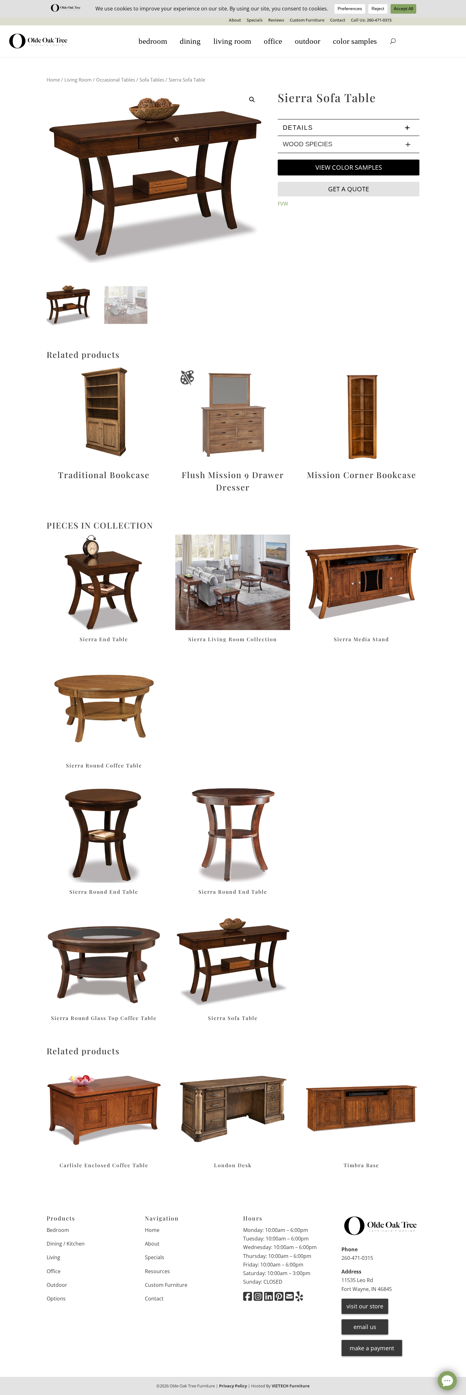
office (273, 41)
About (235, 20)
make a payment (372, 1348)
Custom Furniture (307, 20)
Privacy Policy (233, 1386)
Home (53, 79)
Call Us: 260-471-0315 (371, 20)
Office (54, 1271)
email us (364, 1327)
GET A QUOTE (348, 189)
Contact (337, 20)
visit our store (364, 1306)
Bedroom (58, 1230)
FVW (283, 203)
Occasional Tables (115, 79)
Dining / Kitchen (66, 1243)
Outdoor (57, 1284)
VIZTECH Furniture (291, 1386)
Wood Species (307, 144)
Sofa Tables (151, 79)
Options (56, 1298)
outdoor (307, 41)
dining (190, 41)
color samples (355, 41)
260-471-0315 (357, 1257)
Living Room (78, 79)
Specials (254, 20)
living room (232, 41)
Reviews (276, 20)
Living (53, 1257)
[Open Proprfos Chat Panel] (447, 1380)
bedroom (153, 41)
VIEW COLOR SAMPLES (348, 167)
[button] (252, 99)
